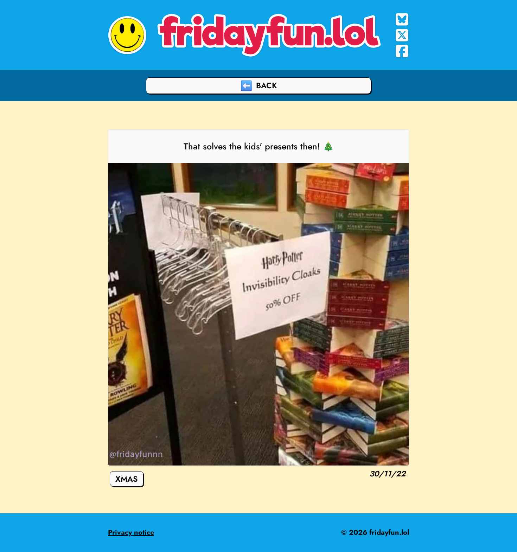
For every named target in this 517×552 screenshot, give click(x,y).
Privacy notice (131, 532)
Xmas (126, 478)
